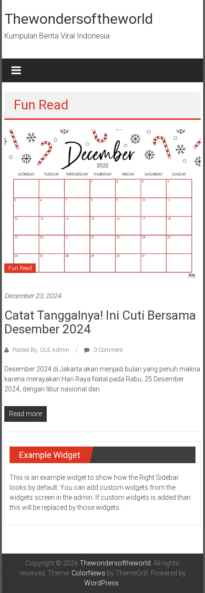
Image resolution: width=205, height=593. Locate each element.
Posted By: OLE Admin (41, 350)
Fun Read (20, 268)
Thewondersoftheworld (78, 18)
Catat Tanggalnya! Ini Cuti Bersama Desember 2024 (100, 322)
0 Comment (107, 350)
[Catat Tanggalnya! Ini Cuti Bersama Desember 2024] (102, 205)
